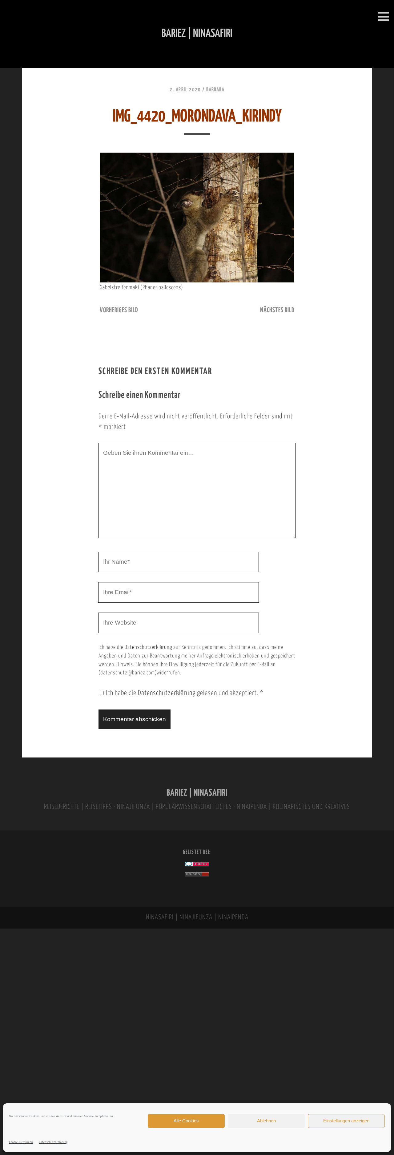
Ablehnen (266, 1120)
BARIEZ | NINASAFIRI (197, 793)
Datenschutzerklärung (53, 1142)
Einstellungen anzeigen (346, 1120)
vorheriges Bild (119, 310)
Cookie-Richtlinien (21, 1142)
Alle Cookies (186, 1120)
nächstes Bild (277, 310)
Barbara (215, 90)
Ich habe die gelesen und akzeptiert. (184, 693)
